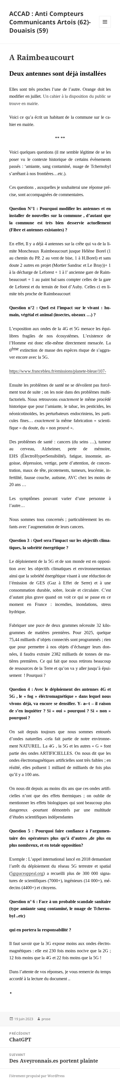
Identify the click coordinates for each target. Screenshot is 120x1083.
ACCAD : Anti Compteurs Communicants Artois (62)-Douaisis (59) (50, 21)
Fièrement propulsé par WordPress (36, 1076)
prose (46, 1019)
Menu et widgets (105, 27)
